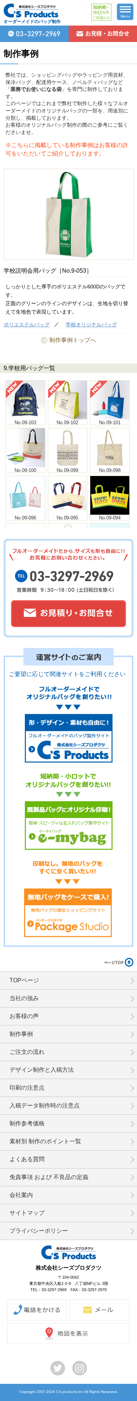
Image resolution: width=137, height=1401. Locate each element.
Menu (125, 16)
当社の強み (24, 998)
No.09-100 (25, 470)
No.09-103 (25, 422)
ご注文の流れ (27, 1052)
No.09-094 (110, 518)
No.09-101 (110, 422)
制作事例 (21, 1034)
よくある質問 (27, 1159)
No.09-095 (67, 518)
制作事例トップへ (72, 340)
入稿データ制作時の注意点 (44, 1105)
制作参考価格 (27, 1123)
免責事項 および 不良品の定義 (48, 1177)
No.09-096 (25, 518)
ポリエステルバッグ (27, 324)
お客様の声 (24, 1016)
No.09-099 (67, 470)
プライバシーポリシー (38, 1231)
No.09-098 (110, 470)
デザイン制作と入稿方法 (41, 1070)
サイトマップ (27, 1213)
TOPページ (24, 980)
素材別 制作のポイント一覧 (45, 1141)
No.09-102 (67, 422)
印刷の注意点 (27, 1088)
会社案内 (21, 1195)
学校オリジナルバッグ (91, 324)
